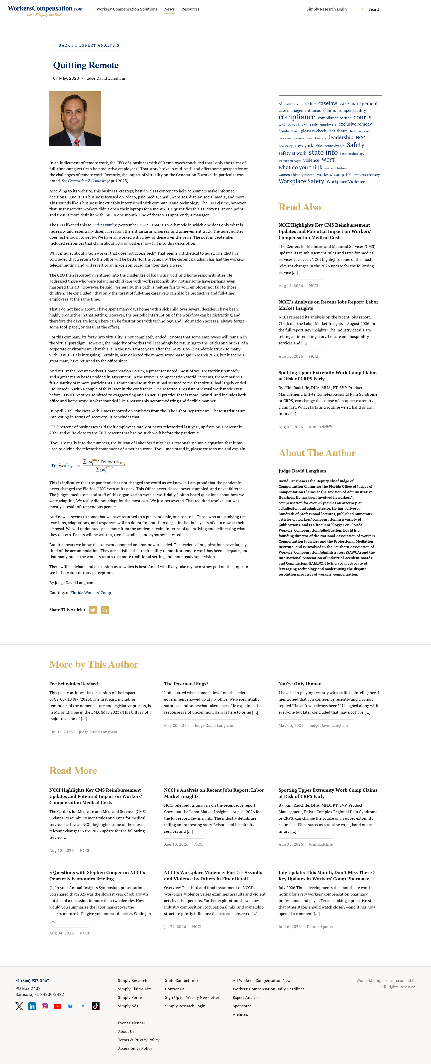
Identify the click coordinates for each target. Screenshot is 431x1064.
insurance (285, 138)
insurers (298, 138)
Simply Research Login (327, 9)
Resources (190, 9)
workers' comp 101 (334, 174)
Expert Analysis (246, 997)
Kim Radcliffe (321, 427)
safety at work (292, 153)
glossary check (313, 130)
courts (362, 117)
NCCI (361, 138)
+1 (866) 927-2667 (32, 980)
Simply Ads (128, 1006)
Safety (355, 145)
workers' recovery (367, 175)
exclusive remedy (355, 124)
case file (308, 103)
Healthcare (338, 131)
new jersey (286, 146)
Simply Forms (130, 997)
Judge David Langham (98, 732)
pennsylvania (334, 146)
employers (328, 124)
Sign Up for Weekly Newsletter (192, 997)
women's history (336, 168)
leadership (341, 137)
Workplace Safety (301, 181)
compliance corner (334, 118)
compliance (297, 117)
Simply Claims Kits (135, 989)
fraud (295, 131)
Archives (240, 1014)
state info (323, 152)
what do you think (300, 167)
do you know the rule (303, 124)
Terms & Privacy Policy (138, 1040)
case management (359, 103)
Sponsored (242, 1006)
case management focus (300, 110)
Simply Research (132, 980)
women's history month (297, 174)
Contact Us (175, 989)
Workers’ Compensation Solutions (127, 9)
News (169, 9)
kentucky (320, 138)
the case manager (290, 160)
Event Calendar (131, 1023)
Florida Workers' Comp (91, 592)
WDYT (328, 160)
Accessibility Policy (135, 1048)
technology (356, 154)
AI (280, 103)
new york (304, 145)
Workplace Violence (345, 181)
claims (329, 110)
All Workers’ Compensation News (262, 980)
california (291, 104)
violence (311, 160)
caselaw (327, 103)
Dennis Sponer (320, 926)
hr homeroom (359, 131)
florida (284, 131)
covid (282, 124)
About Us (126, 1031)
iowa (310, 138)
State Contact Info (181, 980)
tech (343, 153)
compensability (352, 110)
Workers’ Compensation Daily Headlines (269, 989)
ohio (319, 146)
